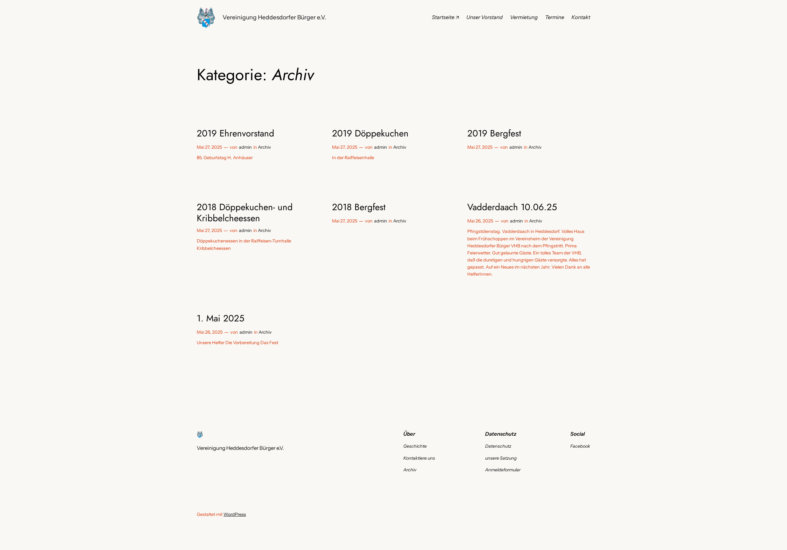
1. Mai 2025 (220, 318)
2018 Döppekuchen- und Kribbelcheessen (245, 212)
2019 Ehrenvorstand (235, 133)
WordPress (234, 514)
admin (245, 147)
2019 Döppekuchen (370, 133)
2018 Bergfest (359, 207)
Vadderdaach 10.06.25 (512, 207)
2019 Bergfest (494, 133)
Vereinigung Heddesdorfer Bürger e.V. (274, 17)
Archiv (264, 147)
